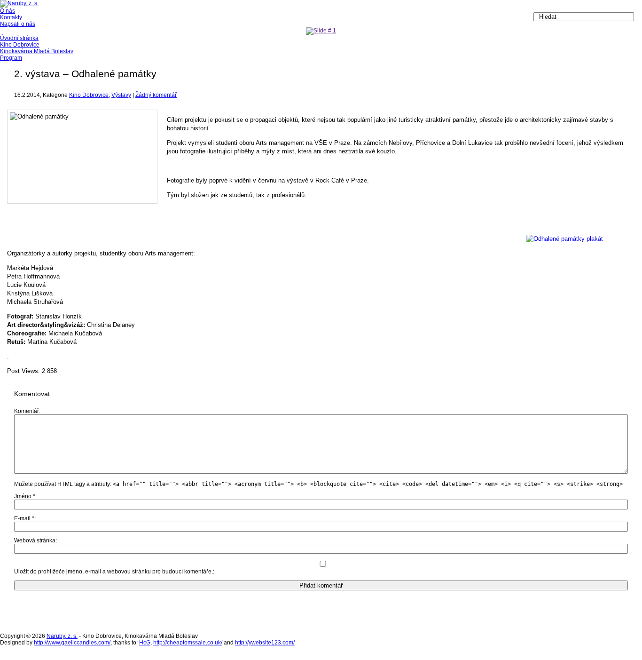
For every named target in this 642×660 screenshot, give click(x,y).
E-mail (24, 518)
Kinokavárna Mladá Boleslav (36, 51)
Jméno (24, 496)
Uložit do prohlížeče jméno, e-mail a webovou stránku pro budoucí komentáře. (113, 571)
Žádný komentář (156, 95)
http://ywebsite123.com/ (265, 642)
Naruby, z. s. (62, 636)
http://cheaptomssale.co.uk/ (187, 642)
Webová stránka (34, 540)
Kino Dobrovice (89, 95)
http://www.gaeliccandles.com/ (72, 642)
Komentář (26, 411)
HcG (144, 642)
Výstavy (121, 95)
